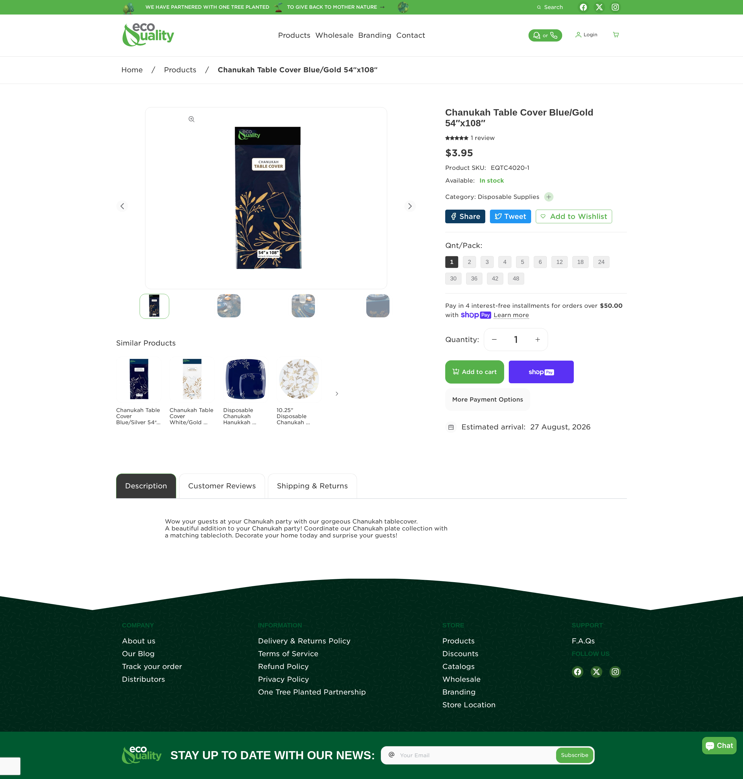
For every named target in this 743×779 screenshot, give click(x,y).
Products (294, 35)
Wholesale (334, 35)
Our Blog (138, 653)
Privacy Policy (283, 679)
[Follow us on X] (599, 7)
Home (132, 70)
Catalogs (458, 666)
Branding (375, 35)
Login (590, 34)
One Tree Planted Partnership (312, 692)
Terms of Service (288, 653)
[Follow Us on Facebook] (577, 672)
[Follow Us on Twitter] (596, 672)
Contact (410, 35)
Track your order (152, 666)
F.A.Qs (583, 641)
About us (139, 641)
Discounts (460, 653)
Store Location (469, 704)
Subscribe (574, 755)
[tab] (154, 306)
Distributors (143, 679)
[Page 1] (154, 306)
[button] (548, 197)
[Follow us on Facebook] (583, 7)
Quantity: (462, 339)
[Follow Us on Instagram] (615, 672)
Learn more (511, 315)
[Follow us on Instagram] (615, 7)
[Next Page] (337, 393)
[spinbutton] (516, 339)
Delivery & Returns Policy (304, 641)
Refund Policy (283, 666)
